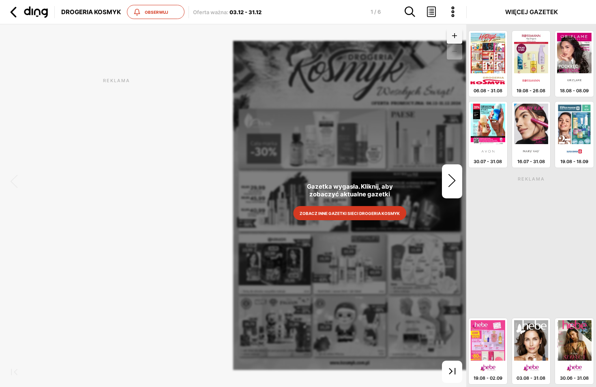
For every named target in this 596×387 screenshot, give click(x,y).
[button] (28, 12)
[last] (452, 372)
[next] (452, 181)
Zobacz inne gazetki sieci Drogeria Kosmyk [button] (350, 213)
